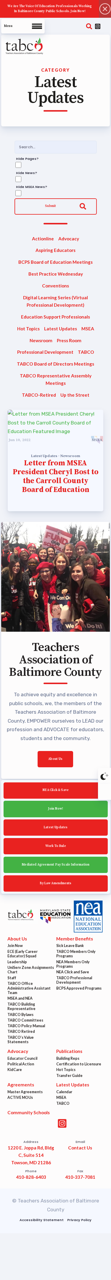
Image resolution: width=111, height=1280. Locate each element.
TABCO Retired (21, 1031)
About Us (55, 759)
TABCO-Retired (39, 395)
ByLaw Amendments (55, 883)
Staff (11, 978)
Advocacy (68, 238)
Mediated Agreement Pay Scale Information (55, 865)
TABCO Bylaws (20, 1014)
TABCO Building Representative (21, 1006)
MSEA (87, 328)
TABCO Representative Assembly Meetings (55, 379)
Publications (69, 1051)
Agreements (20, 1084)
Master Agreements (25, 1092)
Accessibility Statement (42, 1220)
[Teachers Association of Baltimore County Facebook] (106, 26)
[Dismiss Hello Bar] (105, 9)
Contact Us (80, 1147)
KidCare (14, 1069)
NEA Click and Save (72, 972)
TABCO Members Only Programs (76, 954)
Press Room (69, 340)
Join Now (15, 945)
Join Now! (55, 809)
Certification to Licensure (78, 1064)
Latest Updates (60, 328)
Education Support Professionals (55, 316)
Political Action (20, 1064)
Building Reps (67, 1058)
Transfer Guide (69, 1075)
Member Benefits (74, 938)
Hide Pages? (27, 158)
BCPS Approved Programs (79, 988)
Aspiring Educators (55, 250)
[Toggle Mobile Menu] (23, 26)
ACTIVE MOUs (20, 1097)
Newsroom (41, 340)
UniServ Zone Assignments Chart (30, 970)
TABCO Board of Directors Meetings (55, 363)
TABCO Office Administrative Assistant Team (29, 988)
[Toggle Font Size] (104, 792)
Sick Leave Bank (70, 945)
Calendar (64, 1092)
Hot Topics (28, 328)
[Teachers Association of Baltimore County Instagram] (97, 26)
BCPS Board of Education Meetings (55, 262)
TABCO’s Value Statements (20, 1039)
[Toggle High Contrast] (104, 776)
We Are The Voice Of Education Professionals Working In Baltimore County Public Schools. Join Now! (49, 9)
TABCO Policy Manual (26, 1026)
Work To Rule (55, 846)
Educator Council (22, 1058)
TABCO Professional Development (74, 980)
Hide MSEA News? (31, 187)
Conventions (55, 285)
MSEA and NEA (20, 998)
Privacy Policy (79, 1220)
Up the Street (74, 395)
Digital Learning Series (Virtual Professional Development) (55, 301)
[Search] (89, 26)
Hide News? (26, 173)
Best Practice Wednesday (55, 273)
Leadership (17, 962)
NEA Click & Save (55, 790)
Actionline (43, 238)
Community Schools (28, 1112)
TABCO (86, 352)
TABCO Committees (25, 1020)
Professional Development (45, 352)
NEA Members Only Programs (73, 964)
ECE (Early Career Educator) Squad (22, 954)
